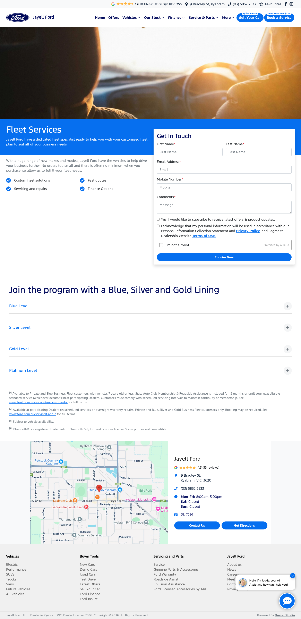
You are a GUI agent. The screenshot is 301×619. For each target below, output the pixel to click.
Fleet (231, 579)
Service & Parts (202, 17)
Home (100, 17)
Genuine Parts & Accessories (176, 569)
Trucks (11, 579)
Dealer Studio (285, 615)
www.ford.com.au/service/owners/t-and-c (38, 402)
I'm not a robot (177, 245)
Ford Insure (89, 599)
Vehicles (129, 17)
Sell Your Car (250, 17)
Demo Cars (88, 569)
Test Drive (88, 579)
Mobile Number (170, 179)
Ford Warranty (165, 574)
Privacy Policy (248, 231)
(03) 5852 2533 (244, 4)
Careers (233, 574)
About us (234, 564)
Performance (16, 569)
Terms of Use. (204, 236)
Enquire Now (224, 257)
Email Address (169, 161)
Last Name (235, 144)
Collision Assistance (169, 584)
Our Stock (152, 17)
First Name (166, 144)
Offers (113, 17)
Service (159, 564)
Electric (12, 564)
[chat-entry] (287, 601)
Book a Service (279, 17)
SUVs (10, 574)
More (226, 17)
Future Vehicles (18, 589)
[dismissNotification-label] (292, 575)
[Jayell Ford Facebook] (286, 4)
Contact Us (197, 525)
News (231, 569)
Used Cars (88, 574)
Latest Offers (90, 584)
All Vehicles (15, 594)
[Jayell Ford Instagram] (292, 4)
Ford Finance (90, 594)
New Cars (87, 564)
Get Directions (244, 525)
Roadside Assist (166, 579)
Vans (10, 584)
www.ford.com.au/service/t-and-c (32, 414)
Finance (174, 17)
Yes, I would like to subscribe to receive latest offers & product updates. (218, 219)
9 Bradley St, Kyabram (207, 4)
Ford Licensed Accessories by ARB (180, 589)
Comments (166, 197)
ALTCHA (284, 245)
